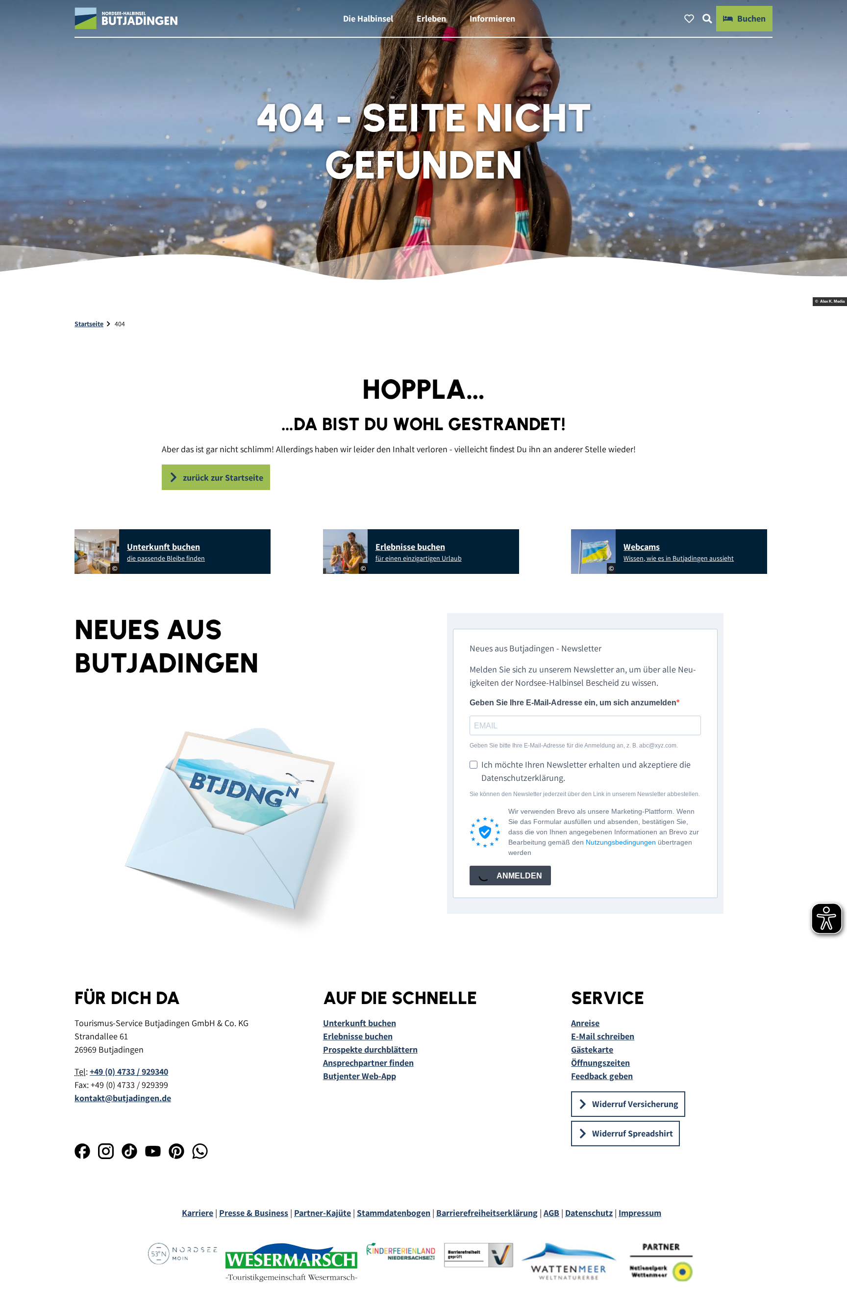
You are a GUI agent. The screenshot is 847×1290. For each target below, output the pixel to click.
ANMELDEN (518, 876)
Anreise (585, 1023)
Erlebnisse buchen (358, 1036)
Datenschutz (589, 1212)
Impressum (640, 1212)
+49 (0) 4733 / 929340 (129, 1071)
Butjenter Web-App (359, 1076)
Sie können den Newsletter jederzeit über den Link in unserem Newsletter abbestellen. (585, 794)
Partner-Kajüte (322, 1212)
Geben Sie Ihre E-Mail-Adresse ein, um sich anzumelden (573, 702)
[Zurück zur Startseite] (126, 18)
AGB (551, 1212)
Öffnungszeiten (600, 1062)
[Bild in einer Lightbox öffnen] (237, 825)
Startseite (89, 323)
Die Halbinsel (368, 18)
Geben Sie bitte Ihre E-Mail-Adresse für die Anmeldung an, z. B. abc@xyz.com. (574, 745)
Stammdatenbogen (393, 1212)
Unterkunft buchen (359, 1023)
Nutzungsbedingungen (621, 842)
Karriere (197, 1212)
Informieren (492, 18)
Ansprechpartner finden (368, 1062)
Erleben (431, 18)
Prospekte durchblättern (370, 1049)
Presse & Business (253, 1212)
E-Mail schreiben (602, 1036)
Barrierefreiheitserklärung (487, 1212)
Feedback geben (602, 1076)
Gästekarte (592, 1049)
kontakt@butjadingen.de (123, 1098)
